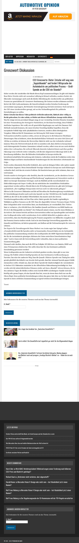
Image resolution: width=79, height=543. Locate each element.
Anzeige (36, 365)
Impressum (20, 56)
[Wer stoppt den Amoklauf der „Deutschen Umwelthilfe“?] (10, 334)
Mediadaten (31, 56)
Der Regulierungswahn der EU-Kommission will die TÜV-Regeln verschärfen (47, 498)
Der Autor (9, 56)
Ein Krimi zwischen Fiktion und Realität (17, 452)
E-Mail (7, 304)
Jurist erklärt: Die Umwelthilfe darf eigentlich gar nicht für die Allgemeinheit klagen (45, 341)
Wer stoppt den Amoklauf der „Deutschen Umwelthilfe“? (36, 329)
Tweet (6, 284)
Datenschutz (42, 56)
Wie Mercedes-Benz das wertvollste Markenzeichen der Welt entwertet (27, 443)
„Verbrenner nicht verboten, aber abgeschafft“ (33, 477)
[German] (51, 56)
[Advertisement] (39, 38)
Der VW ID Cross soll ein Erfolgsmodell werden (19, 438)
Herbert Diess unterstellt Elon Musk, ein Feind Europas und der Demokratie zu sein (30, 434)
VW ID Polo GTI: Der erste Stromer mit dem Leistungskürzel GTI (25, 448)
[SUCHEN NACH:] (63, 61)
